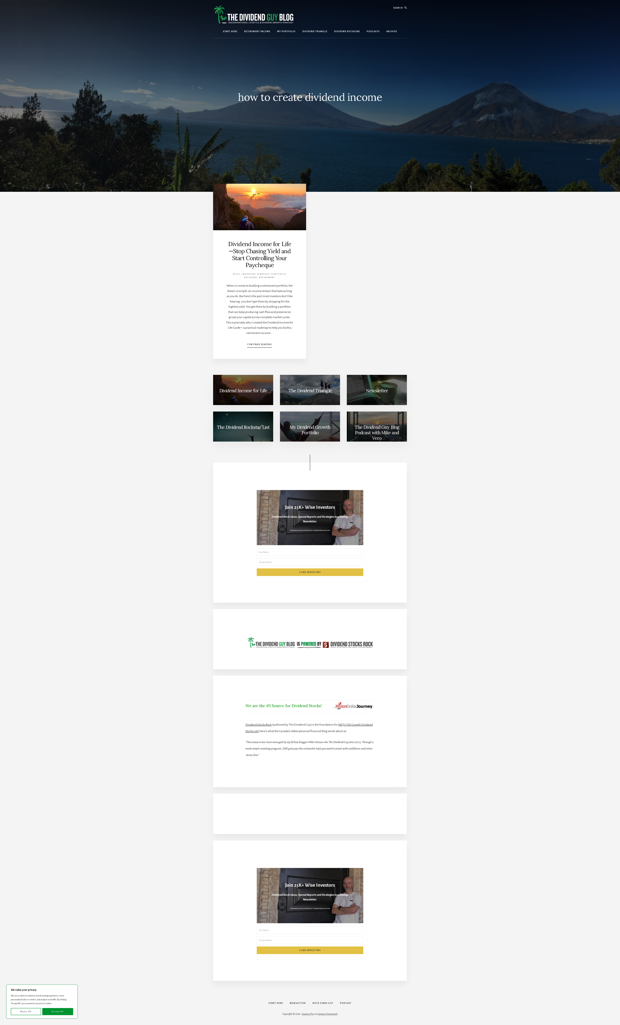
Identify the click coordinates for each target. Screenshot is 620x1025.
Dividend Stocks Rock (258, 724)
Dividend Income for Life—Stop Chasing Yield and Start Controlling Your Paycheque (259, 254)
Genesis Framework (327, 1014)
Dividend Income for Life (243, 391)
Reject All (25, 1011)
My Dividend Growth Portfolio (310, 430)
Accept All (58, 1011)
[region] (42, 1002)
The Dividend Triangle (310, 391)
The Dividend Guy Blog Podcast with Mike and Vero (377, 432)
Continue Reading (259, 345)
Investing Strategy (256, 274)
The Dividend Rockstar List (243, 427)
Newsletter (377, 391)
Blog (236, 274)
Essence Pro (308, 1014)
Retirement (267, 277)
